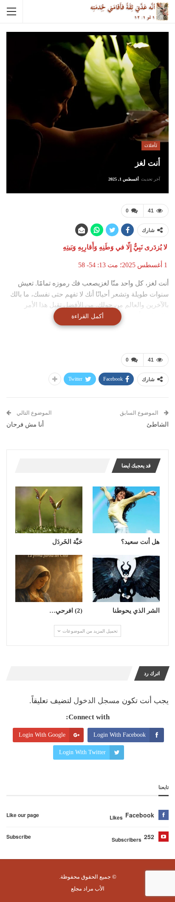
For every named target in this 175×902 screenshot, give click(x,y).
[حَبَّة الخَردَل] (48, 510)
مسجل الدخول (96, 700)
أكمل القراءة (87, 316)
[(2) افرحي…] (48, 578)
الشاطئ (158, 424)
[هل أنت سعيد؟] (126, 510)
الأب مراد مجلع (87, 888)
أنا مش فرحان (25, 424)
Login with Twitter (82, 752)
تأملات (150, 145)
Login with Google (42, 735)
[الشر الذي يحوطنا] (126, 578)
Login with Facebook (119, 735)
